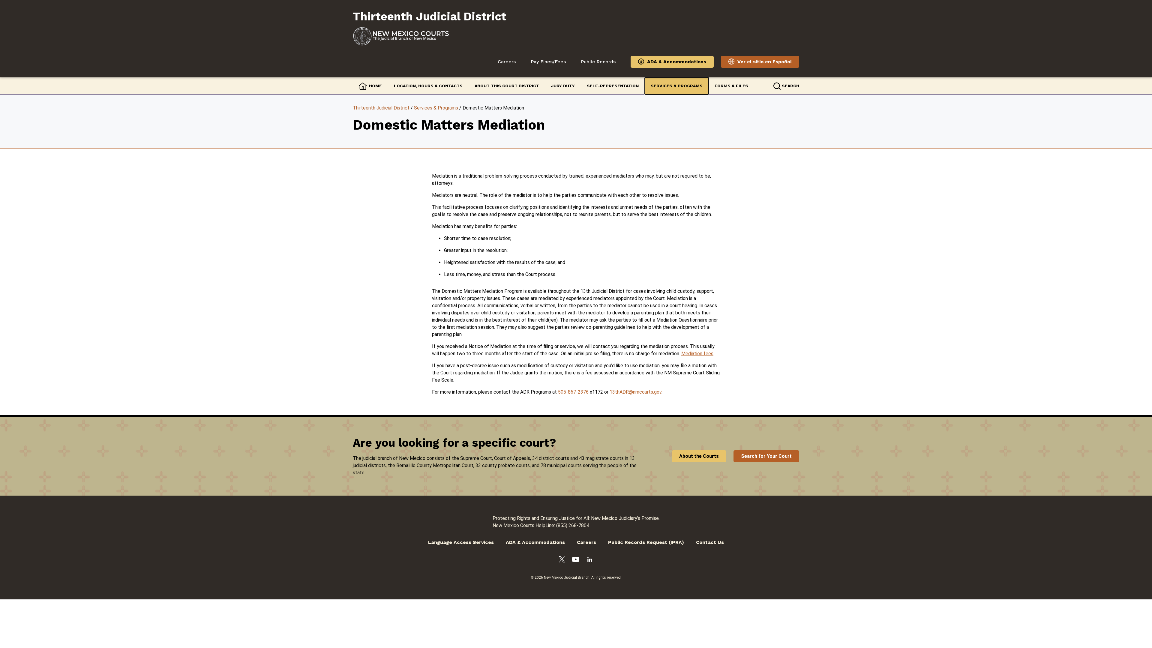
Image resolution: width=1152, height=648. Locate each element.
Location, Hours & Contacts (428, 85)
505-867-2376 (573, 392)
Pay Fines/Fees (548, 61)
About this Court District (507, 85)
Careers (507, 61)
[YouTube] (575, 560)
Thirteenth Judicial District (381, 108)
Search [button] (790, 85)
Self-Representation (613, 85)
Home (375, 85)
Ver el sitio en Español (764, 61)
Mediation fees (697, 353)
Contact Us (710, 542)
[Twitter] (562, 560)
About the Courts (699, 456)
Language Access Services (461, 542)
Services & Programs (677, 85)
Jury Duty (563, 85)
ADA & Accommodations (676, 61)
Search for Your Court (766, 456)
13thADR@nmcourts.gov (636, 392)
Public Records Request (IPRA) (646, 542)
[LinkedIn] (589, 560)
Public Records (598, 61)
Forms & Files (731, 85)
